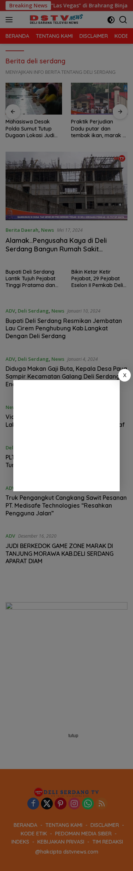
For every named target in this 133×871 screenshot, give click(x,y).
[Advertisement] (66, 435)
